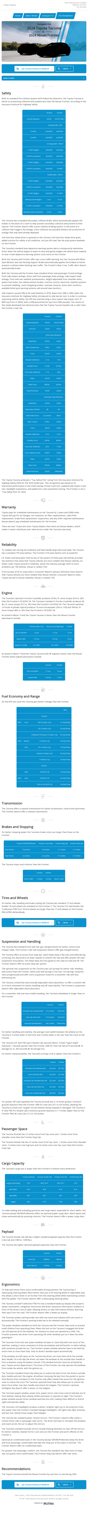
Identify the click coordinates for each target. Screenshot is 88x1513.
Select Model (31, 15)
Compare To (48, 15)
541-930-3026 (81, 7)
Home (18, 15)
